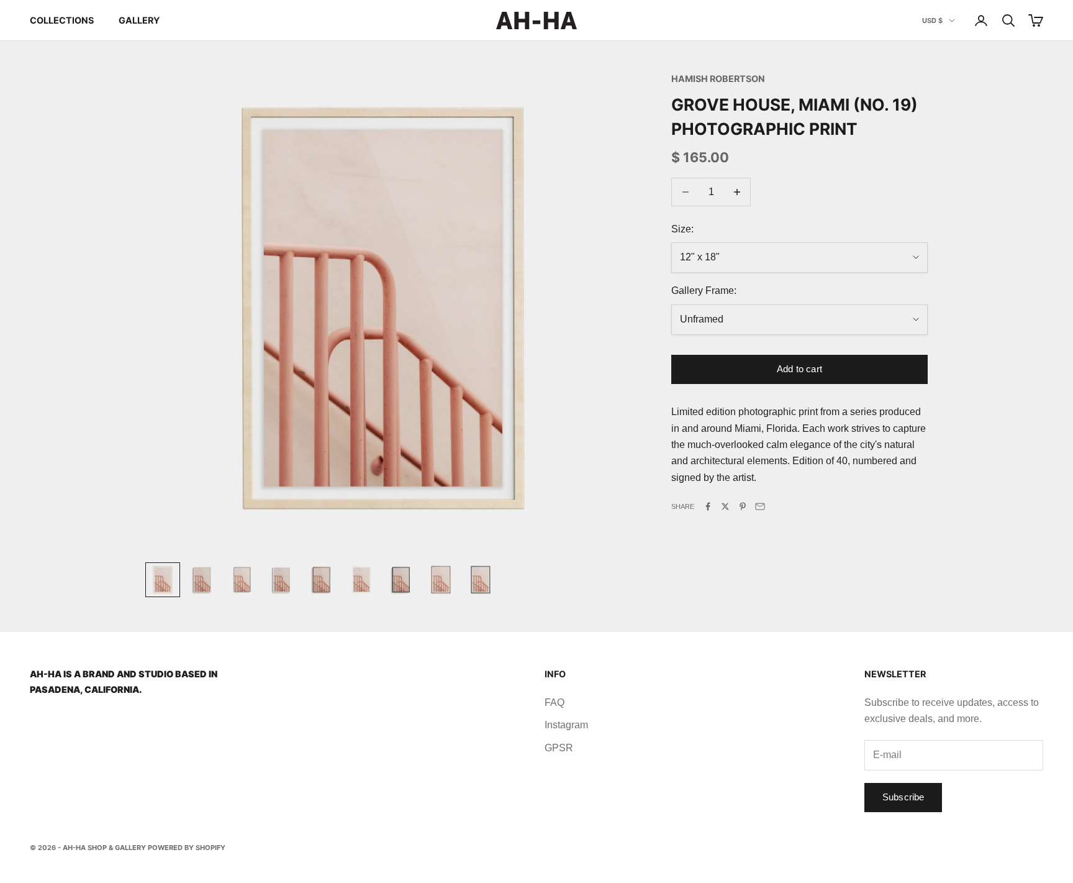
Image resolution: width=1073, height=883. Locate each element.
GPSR (559, 748)
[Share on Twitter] (725, 506)
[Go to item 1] (162, 579)
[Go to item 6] (361, 579)
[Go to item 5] (321, 579)
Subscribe (903, 797)
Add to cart (799, 369)
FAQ (554, 702)
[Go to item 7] (401, 579)
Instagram (566, 725)
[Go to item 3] (242, 579)
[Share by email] (760, 506)
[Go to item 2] (202, 579)
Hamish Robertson (718, 78)
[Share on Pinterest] (743, 506)
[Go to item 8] (440, 579)
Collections (62, 20)
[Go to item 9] (480, 579)
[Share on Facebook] (708, 506)
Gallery (139, 20)
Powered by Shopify (186, 847)
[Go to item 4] (282, 579)
